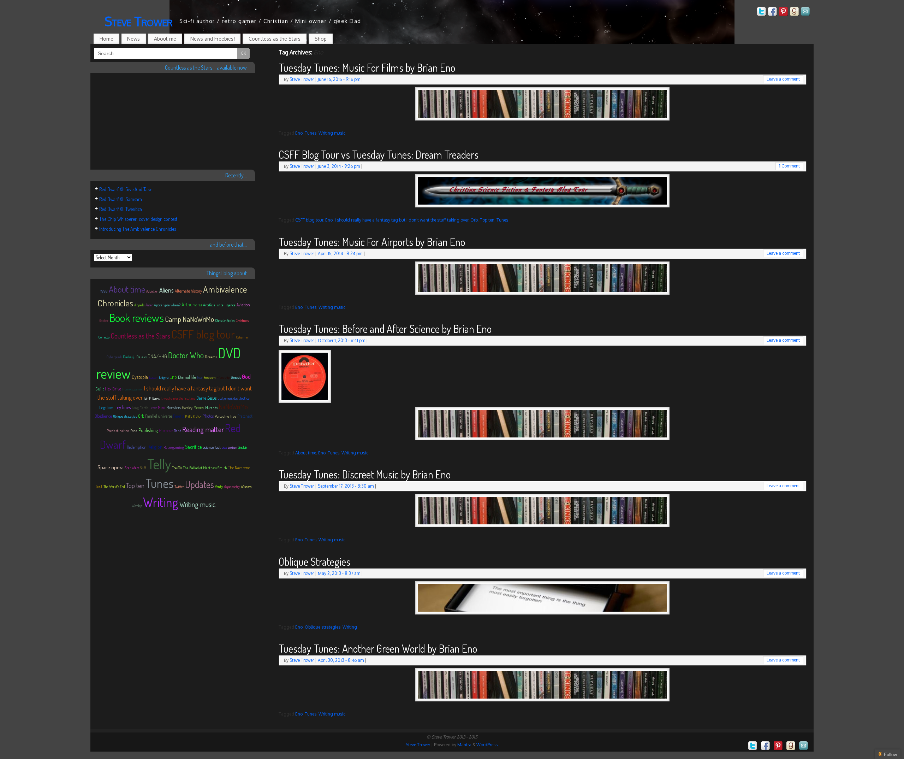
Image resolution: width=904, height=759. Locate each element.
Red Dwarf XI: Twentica (120, 209)
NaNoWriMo (233, 406)
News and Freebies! (212, 39)
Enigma (163, 377)
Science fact (212, 447)
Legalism (106, 407)
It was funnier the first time (178, 398)
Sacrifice (193, 446)
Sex (224, 447)
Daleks (141, 356)
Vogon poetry (232, 486)
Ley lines (122, 407)
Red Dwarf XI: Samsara (120, 199)
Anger (149, 305)
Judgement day (228, 398)
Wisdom (246, 486)
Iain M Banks (152, 398)
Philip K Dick (193, 416)
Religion (155, 446)
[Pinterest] (783, 12)
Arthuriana (192, 304)
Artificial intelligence (219, 304)
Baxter (103, 320)
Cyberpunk (114, 356)
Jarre (201, 398)
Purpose (166, 430)
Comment (789, 166)
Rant (177, 430)
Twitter (179, 486)
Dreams (211, 356)
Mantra (464, 744)
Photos (208, 416)
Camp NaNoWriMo (189, 319)
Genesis (236, 377)
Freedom (209, 377)
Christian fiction (224, 320)
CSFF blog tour (309, 220)
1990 (104, 291)
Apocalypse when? (167, 304)
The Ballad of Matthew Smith (205, 467)
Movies (199, 407)
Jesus (211, 398)
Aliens (166, 290)
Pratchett (244, 416)
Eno (299, 133)
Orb (474, 220)
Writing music (332, 133)
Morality (187, 408)
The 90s (177, 468)
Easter (153, 377)
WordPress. (487, 744)
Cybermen (242, 337)
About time (305, 452)
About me (165, 39)
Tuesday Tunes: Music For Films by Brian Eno (367, 67)
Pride (133, 431)
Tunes (310, 133)
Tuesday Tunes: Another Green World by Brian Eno (378, 648)
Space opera (110, 467)
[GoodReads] (794, 12)
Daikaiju (129, 356)
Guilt (99, 389)
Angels (139, 304)
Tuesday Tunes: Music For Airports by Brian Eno (372, 241)
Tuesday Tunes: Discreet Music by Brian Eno (365, 474)
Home (106, 39)
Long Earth (140, 407)
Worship (137, 506)
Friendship (223, 377)
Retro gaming (173, 447)
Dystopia (140, 377)
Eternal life (187, 377)
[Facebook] (772, 12)
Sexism (232, 447)
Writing (350, 627)
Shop (321, 39)
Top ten (487, 220)
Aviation (243, 304)
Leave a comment (783, 79)
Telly (159, 463)
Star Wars (132, 467)
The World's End (114, 486)
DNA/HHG (157, 356)
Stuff (143, 468)
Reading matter (203, 429)
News (133, 39)
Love (153, 407)
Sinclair (242, 447)
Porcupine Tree (225, 416)
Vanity (219, 486)
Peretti (178, 416)
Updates (199, 484)
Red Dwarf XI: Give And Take (125, 189)
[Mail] (805, 12)
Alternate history (188, 291)
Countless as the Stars (275, 39)
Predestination (118, 430)
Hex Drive (113, 389)
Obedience (103, 416)
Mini (161, 407)
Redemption (137, 447)
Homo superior (132, 389)
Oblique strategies (322, 627)
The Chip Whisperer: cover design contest (138, 219)
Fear (200, 377)
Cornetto (103, 337)
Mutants (211, 407)
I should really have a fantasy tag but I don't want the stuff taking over (401, 220)
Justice (244, 398)
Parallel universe (158, 416)
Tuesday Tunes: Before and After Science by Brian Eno (385, 328)
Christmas (242, 320)
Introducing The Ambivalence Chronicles (137, 229)
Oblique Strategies (314, 561)
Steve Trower (138, 21)
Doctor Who (186, 355)
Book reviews (136, 317)
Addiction (152, 291)
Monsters (173, 407)
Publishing (148, 430)
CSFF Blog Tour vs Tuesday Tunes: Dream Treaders (378, 154)
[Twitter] (761, 12)
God (246, 376)
